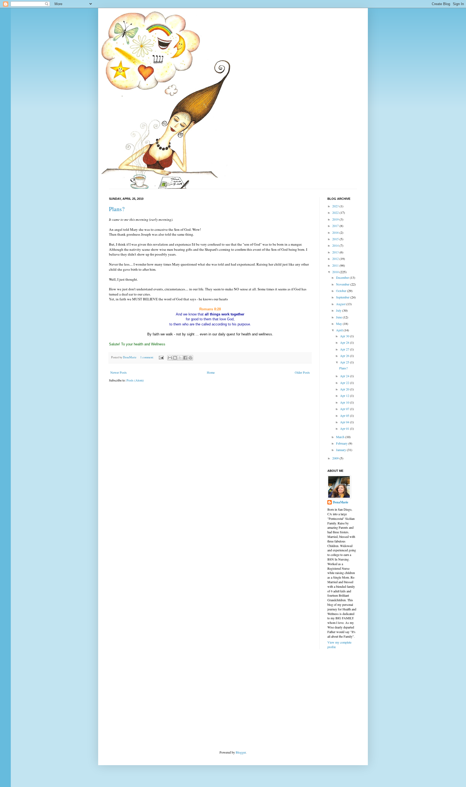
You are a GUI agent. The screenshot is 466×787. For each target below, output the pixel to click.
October (341, 290)
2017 (336, 226)
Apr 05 (345, 415)
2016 (336, 232)
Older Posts (302, 372)
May (339, 323)
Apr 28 (345, 342)
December (343, 277)
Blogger (241, 752)
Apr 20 (345, 389)
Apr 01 (345, 428)
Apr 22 (345, 382)
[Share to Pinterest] (190, 357)
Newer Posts (118, 372)
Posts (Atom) (135, 380)
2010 (336, 272)
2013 (336, 252)
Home (211, 372)
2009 (336, 458)
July (339, 310)
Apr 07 (345, 409)
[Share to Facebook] (185, 357)
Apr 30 (345, 336)
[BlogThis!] (175, 357)
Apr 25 (345, 362)
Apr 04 (345, 422)
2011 (336, 265)
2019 (336, 219)
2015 (336, 239)
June (339, 317)
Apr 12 (345, 395)
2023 (336, 206)
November (343, 284)
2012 (336, 258)
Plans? (117, 209)
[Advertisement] (149, 699)
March (340, 437)
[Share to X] (180, 357)
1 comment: (147, 357)
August (341, 304)
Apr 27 (345, 349)
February (342, 443)
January (341, 450)
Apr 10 (345, 402)
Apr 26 (345, 355)
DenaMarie (340, 502)
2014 (336, 245)
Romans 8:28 (210, 309)
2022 (336, 212)
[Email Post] (161, 357)
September (343, 297)
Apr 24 (345, 376)
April (340, 330)
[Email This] (170, 357)
